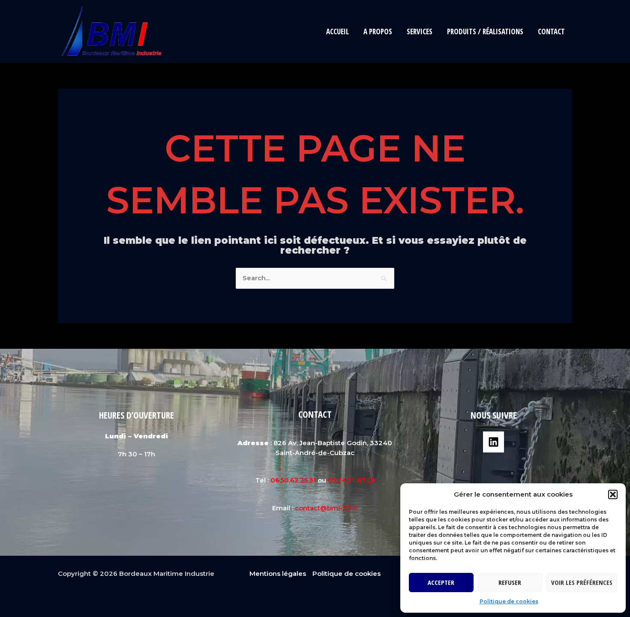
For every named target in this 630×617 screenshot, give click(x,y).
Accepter (441, 582)
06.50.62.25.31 (293, 480)
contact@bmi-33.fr (326, 508)
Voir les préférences (581, 582)
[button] (613, 494)
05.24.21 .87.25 (351, 480)
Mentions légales (277, 573)
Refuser (509, 582)
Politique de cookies (509, 601)
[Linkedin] (493, 441)
